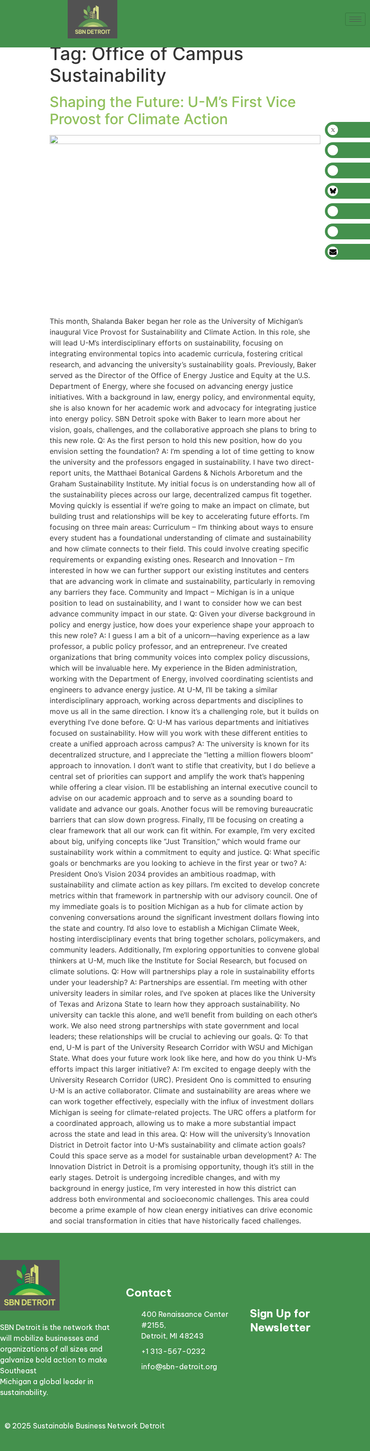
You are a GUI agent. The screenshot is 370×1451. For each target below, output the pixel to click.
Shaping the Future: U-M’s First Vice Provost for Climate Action (173, 110)
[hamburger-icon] (355, 19)
